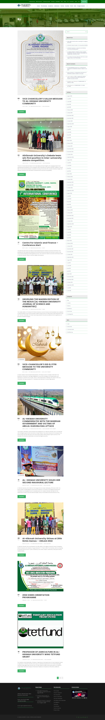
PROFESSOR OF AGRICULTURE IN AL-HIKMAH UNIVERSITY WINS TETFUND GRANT (41, 654)
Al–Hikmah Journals (46, 1)
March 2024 (69, 173)
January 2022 (69, 246)
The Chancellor (57, 694)
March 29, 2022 (25, 543)
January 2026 (69, 112)
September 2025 (70, 123)
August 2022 (69, 226)
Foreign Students (81, 6)
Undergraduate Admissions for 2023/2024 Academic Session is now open (77, 68)
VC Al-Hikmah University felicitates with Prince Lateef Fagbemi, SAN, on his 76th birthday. (77, 57)
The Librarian (56, 706)
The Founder (56, 690)
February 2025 (70, 143)
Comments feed (70, 329)
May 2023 (69, 201)
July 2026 (69, 98)
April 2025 (69, 137)
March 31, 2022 (25, 485)
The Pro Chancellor (58, 696)
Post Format (48, 371)
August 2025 (69, 126)
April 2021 (69, 271)
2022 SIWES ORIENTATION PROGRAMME (35, 596)
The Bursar (56, 704)
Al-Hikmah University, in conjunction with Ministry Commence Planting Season (76, 49)
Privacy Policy (57, 710)
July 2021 (69, 262)
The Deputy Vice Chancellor (60, 700)
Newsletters (58, 1)
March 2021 (69, 273)
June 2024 (69, 165)
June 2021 (69, 265)
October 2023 (70, 187)
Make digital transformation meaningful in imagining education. (44, 691)
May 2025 (69, 134)
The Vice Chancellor (58, 698)
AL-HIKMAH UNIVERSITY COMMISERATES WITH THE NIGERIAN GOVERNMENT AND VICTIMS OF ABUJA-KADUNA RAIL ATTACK (41, 422)
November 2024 (70, 151)
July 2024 (69, 162)
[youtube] (85, 717)
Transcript (53, 1)
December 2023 (70, 182)
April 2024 (69, 171)
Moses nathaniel (70, 72)
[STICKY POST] (40, 343)
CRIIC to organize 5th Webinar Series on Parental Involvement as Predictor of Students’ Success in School (76, 77)
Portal (71, 6)
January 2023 (69, 212)
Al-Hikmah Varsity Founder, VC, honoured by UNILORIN (77, 45)
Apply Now (84, 1)
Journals (68, 303)
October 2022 (70, 221)
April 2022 (69, 237)
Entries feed (69, 326)
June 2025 (69, 132)
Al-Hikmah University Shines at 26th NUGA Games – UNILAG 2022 (42, 539)
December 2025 (70, 115)
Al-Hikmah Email (32, 1)
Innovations (72, 1)
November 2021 (70, 251)
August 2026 (69, 96)
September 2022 (70, 223)
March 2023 (69, 207)
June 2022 (69, 232)
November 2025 (70, 118)
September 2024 (70, 157)
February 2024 (70, 176)
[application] (80, 694)
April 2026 (69, 107)
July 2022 (69, 229)
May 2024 (69, 168)
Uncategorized (45, 106)
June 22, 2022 (25, 163)
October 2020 (70, 282)
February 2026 (70, 109)
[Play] (73, 697)
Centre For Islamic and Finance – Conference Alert (40, 244)
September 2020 (70, 285)
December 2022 (70, 215)
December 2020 (70, 276)
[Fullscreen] (86, 697)
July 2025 (69, 129)
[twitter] (83, 717)
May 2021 (69, 268)
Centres (62, 6)
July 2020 (69, 287)
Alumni (76, 1)
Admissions (56, 6)
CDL (68, 1)
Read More (21, 111)
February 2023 (70, 210)
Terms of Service (57, 708)
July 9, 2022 (25, 106)
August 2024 (69, 160)
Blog (44, 247)
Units (75, 6)
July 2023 (69, 196)
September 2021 (70, 257)
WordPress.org (70, 332)
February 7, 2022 (26, 600)
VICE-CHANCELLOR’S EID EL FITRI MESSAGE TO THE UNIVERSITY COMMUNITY (39, 367)
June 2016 (69, 290)
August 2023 (69, 193)
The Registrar (56, 702)
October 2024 (70, 154)
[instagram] (87, 717)
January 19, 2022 (26, 659)
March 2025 (69, 140)
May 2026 (69, 104)
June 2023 (69, 198)
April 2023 (69, 204)
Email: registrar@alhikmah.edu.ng (25, 705)
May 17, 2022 (25, 247)
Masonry (47, 428)
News (62, 1)
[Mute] (84, 697)
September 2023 (70, 190)
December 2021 (70, 248)
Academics (50, 6)
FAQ (79, 1)
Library (65, 1)
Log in (68, 323)
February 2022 (70, 243)
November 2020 (70, 279)
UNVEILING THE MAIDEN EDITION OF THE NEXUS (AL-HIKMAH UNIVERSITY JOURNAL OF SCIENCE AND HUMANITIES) (41, 303)
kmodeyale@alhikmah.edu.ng (73, 67)
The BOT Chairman (58, 692)
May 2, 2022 (24, 371)
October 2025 (70, 121)
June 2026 (69, 101)
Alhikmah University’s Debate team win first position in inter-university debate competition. (42, 158)
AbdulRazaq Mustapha (36, 106)
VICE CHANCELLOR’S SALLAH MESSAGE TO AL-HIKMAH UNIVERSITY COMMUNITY (42, 101)
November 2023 (70, 185)
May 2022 (69, 235)
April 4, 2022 (25, 428)
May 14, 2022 (25, 309)
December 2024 (70, 148)
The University (44, 6)
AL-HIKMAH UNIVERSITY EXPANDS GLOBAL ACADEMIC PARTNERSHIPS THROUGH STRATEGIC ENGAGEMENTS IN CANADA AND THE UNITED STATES (77, 53)
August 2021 (69, 260)
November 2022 (70, 218)
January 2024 (69, 179)
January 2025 (69, 146)
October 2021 (69, 254)
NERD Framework (39, 1)
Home (38, 6)
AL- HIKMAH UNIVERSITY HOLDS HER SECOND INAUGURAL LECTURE (41, 481)
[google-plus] (79, 717)
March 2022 (69, 240)
